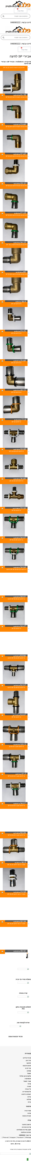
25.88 (20, 360)
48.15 (20, 390)
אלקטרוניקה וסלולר (25, 1076)
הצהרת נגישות (26, 1116)
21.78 (20, 95)
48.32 (20, 951)
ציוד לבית (28, 1068)
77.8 (20, 419)
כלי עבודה (28, 1089)
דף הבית (28, 62)
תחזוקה (29, 1063)
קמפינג (29, 1071)
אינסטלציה (19, 62)
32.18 (20, 921)
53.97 (19, 715)
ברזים (29, 1097)
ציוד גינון (28, 1060)
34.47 (20, 596)
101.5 (20, 744)
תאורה (29, 1086)
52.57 (20, 685)
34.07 (20, 803)
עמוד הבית (28, 1110)
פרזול (29, 1084)
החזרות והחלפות (26, 1132)
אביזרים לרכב (27, 1058)
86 (21, 272)
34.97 (20, 537)
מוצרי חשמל (27, 1081)
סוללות (29, 1099)
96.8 (20, 862)
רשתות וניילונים (26, 1094)
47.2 (21, 774)
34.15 (20, 242)
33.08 (20, 449)
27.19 (20, 213)
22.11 (20, 183)
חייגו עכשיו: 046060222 (20, 22)
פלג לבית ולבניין (10, 1141)
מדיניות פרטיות (26, 1127)
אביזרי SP (10, 62)
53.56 (20, 655)
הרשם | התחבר (26, 1124)
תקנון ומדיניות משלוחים (24, 1129)
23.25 (20, 331)
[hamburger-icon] (29, 9)
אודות (29, 1113)
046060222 (22, 1135)
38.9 (21, 301)
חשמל (29, 1073)
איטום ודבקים (27, 1065)
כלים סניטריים (27, 1091)
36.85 (20, 478)
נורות (29, 1102)
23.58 (20, 892)
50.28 (20, 833)
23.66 (20, 124)
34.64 (20, 567)
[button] (15, 33)
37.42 (20, 154)
